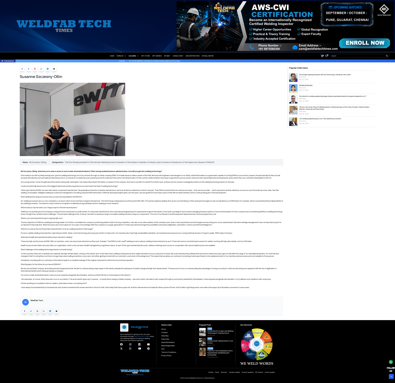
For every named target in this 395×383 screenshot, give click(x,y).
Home (112, 56)
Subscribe (165, 339)
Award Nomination (168, 342)
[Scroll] (391, 376)
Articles (211, 372)
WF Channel (259, 372)
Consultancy (178, 56)
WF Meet (167, 56)
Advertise (165, 336)
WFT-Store (145, 56)
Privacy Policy (166, 355)
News (217, 372)
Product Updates (248, 372)
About (163, 329)
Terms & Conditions (168, 352)
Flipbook (120, 56)
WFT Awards (157, 56)
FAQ (162, 349)
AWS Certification (192, 56)
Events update (270, 372)
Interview (224, 372)
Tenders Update (234, 372)
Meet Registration (168, 346)
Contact (164, 332)
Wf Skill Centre (208, 56)
